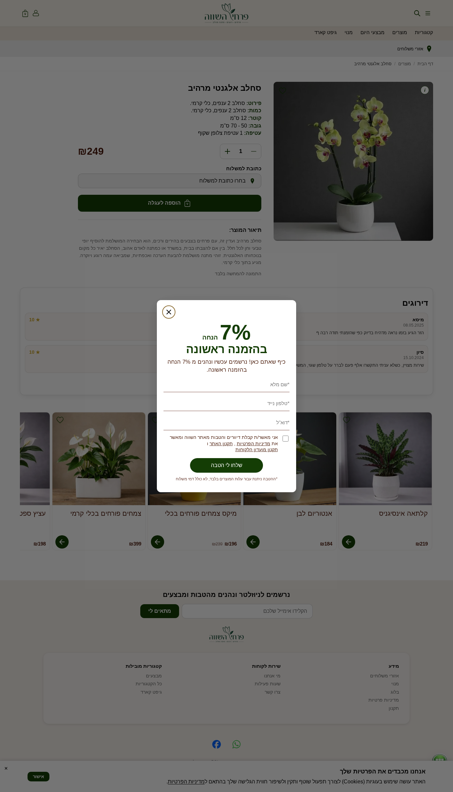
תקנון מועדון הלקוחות (256, 449)
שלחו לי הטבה (226, 465)
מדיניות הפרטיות (253, 443)
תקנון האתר (221, 443)
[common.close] (168, 312)
